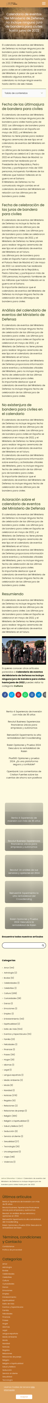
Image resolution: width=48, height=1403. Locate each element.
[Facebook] (5, 695)
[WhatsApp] (25, 695)
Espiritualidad (10, 1023)
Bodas (7, 977)
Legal (6, 1069)
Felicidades (9, 1044)
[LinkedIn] (32, 695)
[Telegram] (39, 695)
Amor (6, 967)
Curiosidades (10, 998)
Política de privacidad (12, 1250)
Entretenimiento (11, 1018)
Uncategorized (11, 1151)
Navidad (8, 1090)
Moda (7, 1085)
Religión (7, 1115)
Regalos (8, 1100)
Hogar (7, 1059)
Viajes (7, 1156)
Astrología (9, 972)
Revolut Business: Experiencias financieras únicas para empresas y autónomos (20, 1208)
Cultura (7, 993)
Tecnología (9, 1146)
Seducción (9, 1131)
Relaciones (9, 1105)
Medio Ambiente (12, 1080)
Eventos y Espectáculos (15, 1034)
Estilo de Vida (10, 1029)
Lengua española (12, 1075)
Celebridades (10, 983)
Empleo (7, 1013)
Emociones (9, 1008)
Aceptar (24, 1397)
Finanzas (8, 1049)
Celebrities (9, 988)
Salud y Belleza (11, 1126)
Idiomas (8, 1064)
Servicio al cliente (12, 1136)
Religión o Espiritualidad (15, 1121)
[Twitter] (12, 695)
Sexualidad (9, 1141)
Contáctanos (8, 1246)
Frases (7, 1054)
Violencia (8, 1161)
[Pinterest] (18, 695)
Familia (7, 1039)
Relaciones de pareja (14, 1110)
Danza (7, 1003)
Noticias (8, 1095)
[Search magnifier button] (43, 945)
